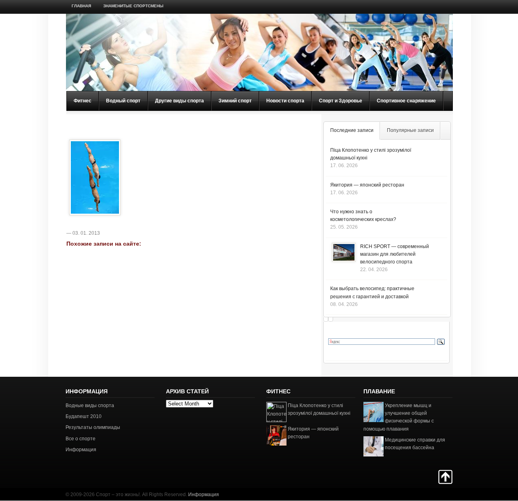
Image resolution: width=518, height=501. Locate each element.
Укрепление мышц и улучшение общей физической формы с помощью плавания (398, 417)
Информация (81, 449)
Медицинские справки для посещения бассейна (415, 443)
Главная (81, 6)
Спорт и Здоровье (340, 101)
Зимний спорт (235, 101)
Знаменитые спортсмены (133, 6)
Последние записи (352, 130)
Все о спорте (81, 439)
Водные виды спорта (90, 405)
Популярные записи (410, 130)
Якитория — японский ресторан (367, 185)
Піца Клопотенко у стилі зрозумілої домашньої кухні (319, 409)
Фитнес (82, 101)
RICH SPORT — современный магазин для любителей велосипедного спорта (394, 254)
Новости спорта (285, 101)
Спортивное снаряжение (406, 101)
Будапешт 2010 (84, 416)
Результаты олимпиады (93, 427)
